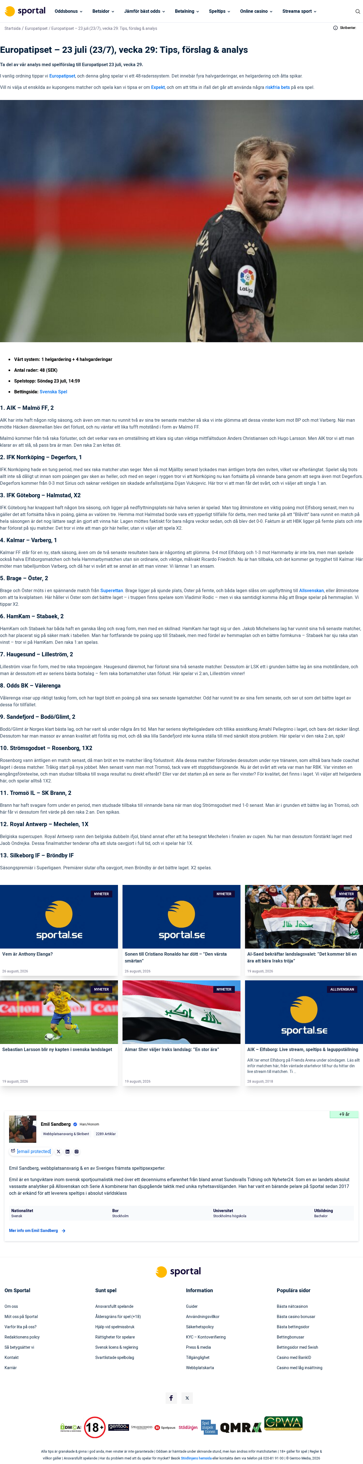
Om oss (11, 1307)
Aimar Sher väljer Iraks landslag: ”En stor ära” (172, 1049)
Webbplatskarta (200, 1368)
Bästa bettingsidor (293, 1327)
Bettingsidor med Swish (297, 1347)
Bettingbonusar (290, 1337)
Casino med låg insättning (299, 1368)
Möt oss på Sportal (21, 1317)
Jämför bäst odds (142, 11)
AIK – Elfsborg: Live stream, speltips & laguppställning (302, 1049)
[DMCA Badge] (70, 1427)
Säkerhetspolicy (200, 1327)
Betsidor (100, 11)
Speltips (217, 11)
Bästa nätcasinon (292, 1307)
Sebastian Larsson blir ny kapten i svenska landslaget (57, 1049)
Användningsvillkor (203, 1317)
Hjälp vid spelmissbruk (114, 1327)
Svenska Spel (53, 392)
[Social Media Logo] (171, 1398)
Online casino (254, 11)
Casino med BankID (294, 1358)
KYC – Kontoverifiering (206, 1337)
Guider (192, 1307)
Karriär (11, 1368)
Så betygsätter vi (19, 1347)
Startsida (13, 29)
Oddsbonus (66, 11)
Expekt (158, 87)
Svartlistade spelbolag (114, 1358)
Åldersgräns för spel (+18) (118, 1317)
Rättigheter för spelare (115, 1337)
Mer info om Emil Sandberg (33, 1231)
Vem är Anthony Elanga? (27, 954)
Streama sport (297, 11)
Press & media (198, 1347)
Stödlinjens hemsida (196, 1458)
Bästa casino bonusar (296, 1317)
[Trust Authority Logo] (118, 1427)
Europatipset (36, 29)
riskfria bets (277, 87)
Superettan (111, 590)
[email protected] (34, 1151)
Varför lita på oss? (21, 1327)
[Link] (59, 917)
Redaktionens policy (22, 1337)
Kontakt (12, 1358)
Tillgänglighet (198, 1358)
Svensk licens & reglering (116, 1347)
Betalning (184, 11)
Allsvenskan (311, 590)
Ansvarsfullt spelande (114, 1307)
